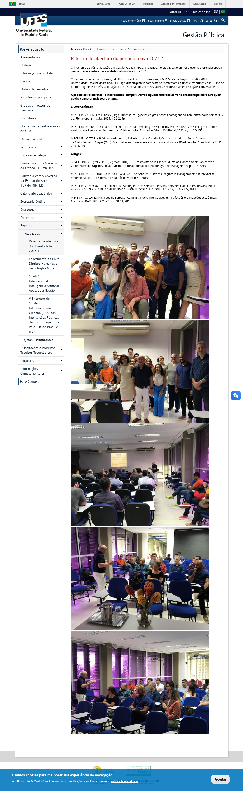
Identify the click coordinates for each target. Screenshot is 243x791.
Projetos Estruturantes (36, 340)
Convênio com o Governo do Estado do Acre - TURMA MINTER (38, 181)
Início (75, 49)
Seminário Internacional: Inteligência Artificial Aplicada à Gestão (44, 283)
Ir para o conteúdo (132, 20)
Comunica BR (127, 3)
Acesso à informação (173, 3)
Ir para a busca (179, 20)
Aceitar (220, 779)
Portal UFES (178, 12)
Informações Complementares (32, 370)
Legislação (199, 3)
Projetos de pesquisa (35, 97)
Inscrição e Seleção (34, 155)
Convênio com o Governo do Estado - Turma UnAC (38, 165)
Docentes (27, 217)
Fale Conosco (31, 381)
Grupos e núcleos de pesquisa (35, 107)
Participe (148, 3)
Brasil (22, 4)
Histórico (26, 65)
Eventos (117, 49)
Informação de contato (36, 73)
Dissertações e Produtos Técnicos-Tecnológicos (37, 350)
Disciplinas (28, 118)
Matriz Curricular (32, 139)
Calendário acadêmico (36, 193)
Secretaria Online (32, 201)
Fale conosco (201, 12)
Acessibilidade (196, 20)
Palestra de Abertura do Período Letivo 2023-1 (44, 246)
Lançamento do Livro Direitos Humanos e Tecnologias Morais (44, 263)
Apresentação (30, 57)
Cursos (25, 81)
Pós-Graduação (95, 49)
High (201, 20)
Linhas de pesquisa (34, 89)
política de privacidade (124, 781)
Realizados (135, 49)
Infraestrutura (30, 360)
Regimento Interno (33, 147)
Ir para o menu (157, 20)
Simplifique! (104, 3)
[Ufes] (34, 23)
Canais (218, 3)
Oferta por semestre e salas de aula (40, 128)
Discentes (27, 209)
